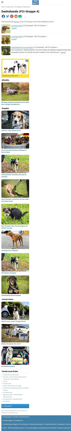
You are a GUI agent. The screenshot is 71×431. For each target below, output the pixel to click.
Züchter (15, 417)
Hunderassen (9, 7)
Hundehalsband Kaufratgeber (11, 295)
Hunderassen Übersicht (10, 76)
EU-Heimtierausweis (8, 366)
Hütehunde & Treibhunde (11, 375)
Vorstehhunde (7, 392)
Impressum (67, 428)
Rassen (16, 22)
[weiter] (14, 28)
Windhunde (6, 401)
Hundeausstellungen (36, 424)
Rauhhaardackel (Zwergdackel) (22, 47)
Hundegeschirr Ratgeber (9, 250)
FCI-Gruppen (18, 7)
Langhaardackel (17, 36)
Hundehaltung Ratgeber (11, 424)
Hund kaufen (24, 424)
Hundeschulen (24, 417)
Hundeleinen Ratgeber (8, 273)
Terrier (5, 381)
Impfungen (61, 424)
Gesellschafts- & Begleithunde (12, 399)
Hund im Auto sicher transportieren (13, 321)
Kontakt (60, 428)
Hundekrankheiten (50, 424)
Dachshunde (7, 383)
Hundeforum (18, 420)
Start (2, 7)
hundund (14, 428)
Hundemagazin (8, 420)
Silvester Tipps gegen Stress (11, 130)
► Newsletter (7, 406)
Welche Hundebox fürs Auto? (11, 344)
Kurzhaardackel (16, 26)
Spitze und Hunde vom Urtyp (12, 386)
